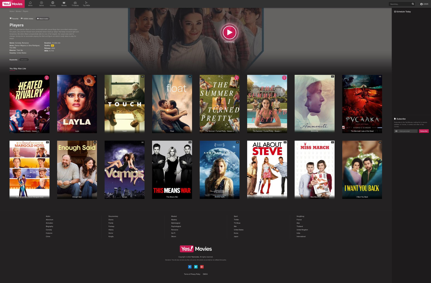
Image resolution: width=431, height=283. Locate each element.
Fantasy (111, 226)
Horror (111, 233)
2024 (53, 48)
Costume (49, 233)
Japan (236, 236)
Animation (49, 223)
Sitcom (173, 236)
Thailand (300, 226)
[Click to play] (229, 32)
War (235, 226)
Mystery (174, 219)
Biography (49, 226)
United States (21, 53)
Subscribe (423, 131)
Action (48, 216)
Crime (48, 236)
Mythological (175, 223)
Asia (298, 223)
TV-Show (237, 223)
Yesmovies (195, 257)
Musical (174, 216)
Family (111, 223)
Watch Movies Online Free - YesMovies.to (12, 4)
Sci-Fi (173, 233)
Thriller (236, 219)
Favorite (15, 18)
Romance (25, 43)
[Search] (413, 4)
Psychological (176, 226)
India (298, 233)
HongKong (300, 216)
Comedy (18, 43)
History (111, 230)
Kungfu (111, 236)
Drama (111, 219)
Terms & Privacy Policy (192, 274)
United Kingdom (302, 230)
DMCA (205, 274)
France (299, 219)
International (301, 236)
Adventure (49, 219)
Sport (236, 216)
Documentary (113, 216)
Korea (236, 233)
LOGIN (425, 4)
